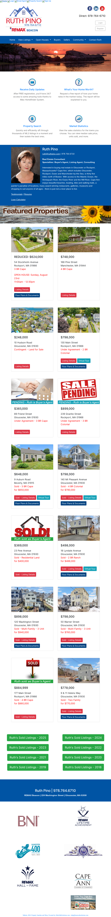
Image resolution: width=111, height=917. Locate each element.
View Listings (24, 39)
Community (78, 39)
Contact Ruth (95, 39)
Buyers (57, 39)
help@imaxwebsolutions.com (79, 915)
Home (12, 39)
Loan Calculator (18, 199)
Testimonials (16, 194)
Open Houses (42, 39)
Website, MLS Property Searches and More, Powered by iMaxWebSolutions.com (46, 915)
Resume (28, 194)
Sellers (67, 39)
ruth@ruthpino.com (51, 154)
